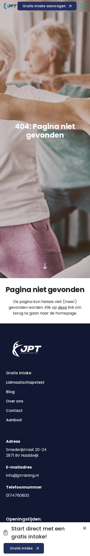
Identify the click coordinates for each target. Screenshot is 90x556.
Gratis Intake (21, 548)
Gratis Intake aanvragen (44, 6)
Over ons (14, 401)
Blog (10, 392)
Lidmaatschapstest (25, 382)
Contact (14, 410)
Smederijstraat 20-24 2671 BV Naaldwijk (26, 452)
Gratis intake (18, 373)
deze (62, 307)
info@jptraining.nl (22, 475)
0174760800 (17, 495)
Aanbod (14, 420)
